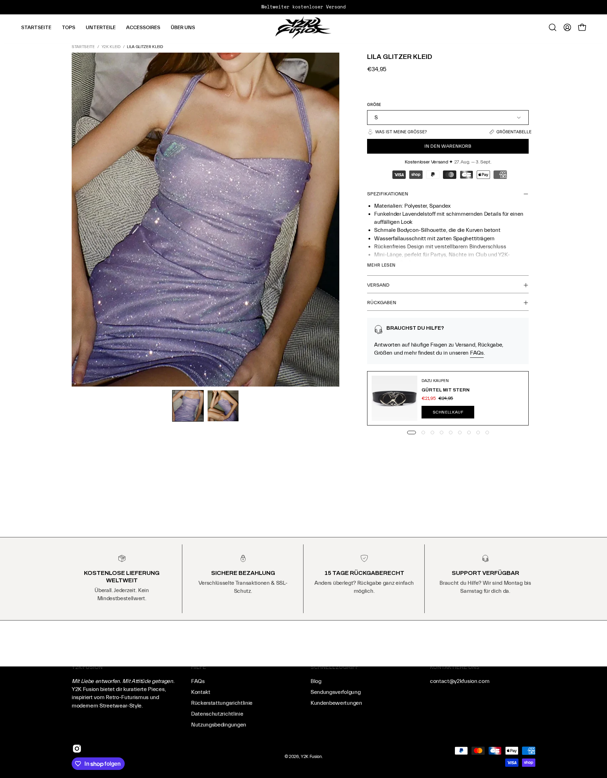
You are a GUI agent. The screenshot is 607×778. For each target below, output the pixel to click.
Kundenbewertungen (336, 703)
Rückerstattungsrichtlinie (222, 703)
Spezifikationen (387, 194)
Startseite (83, 46)
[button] (68, 27)
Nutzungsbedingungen (218, 725)
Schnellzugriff (335, 667)
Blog (316, 681)
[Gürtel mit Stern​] (394, 398)
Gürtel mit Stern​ (446, 390)
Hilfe (198, 667)
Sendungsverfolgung (335, 692)
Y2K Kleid (111, 46)
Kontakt (200, 692)
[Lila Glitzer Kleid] (188, 406)
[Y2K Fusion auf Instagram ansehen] (77, 748)
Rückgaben (381, 303)
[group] (303, 7)
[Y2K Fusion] (303, 27)
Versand (378, 285)
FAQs (477, 353)
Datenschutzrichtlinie (217, 714)
